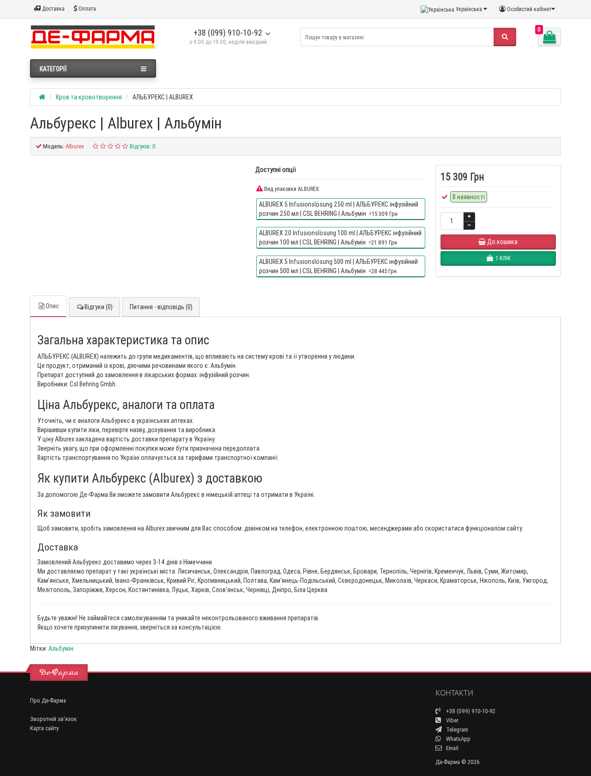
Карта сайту (44, 728)
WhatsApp (457, 739)
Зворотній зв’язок (53, 719)
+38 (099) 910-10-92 (227, 32)
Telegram (456, 729)
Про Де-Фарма (48, 700)
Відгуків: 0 (143, 146)
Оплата (86, 8)
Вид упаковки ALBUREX (291, 188)
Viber (451, 720)
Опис (52, 306)
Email (451, 748)
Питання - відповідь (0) (161, 307)
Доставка (53, 8)
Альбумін (60, 648)
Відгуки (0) (98, 307)
